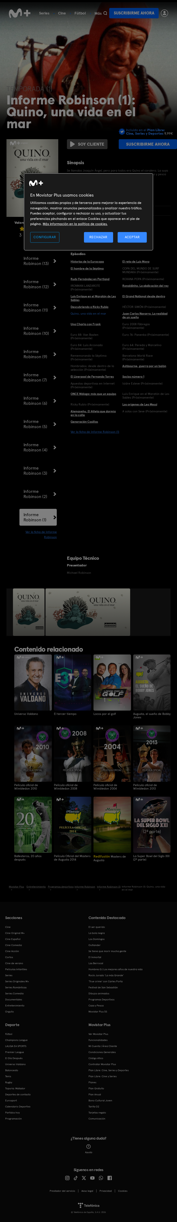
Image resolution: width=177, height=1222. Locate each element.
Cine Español (13, 939)
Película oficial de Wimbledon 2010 (26, 786)
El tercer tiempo (65, 714)
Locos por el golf (104, 714)
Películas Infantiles (16, 969)
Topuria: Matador (15, 1088)
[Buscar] (105, 13)
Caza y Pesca (96, 1005)
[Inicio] (19, 13)
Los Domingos (96, 939)
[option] (29, 612)
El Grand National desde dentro (143, 296)
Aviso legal (87, 1190)
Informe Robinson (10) (36, 331)
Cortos (9, 957)
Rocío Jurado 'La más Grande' (106, 975)
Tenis (8, 1076)
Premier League (14, 1052)
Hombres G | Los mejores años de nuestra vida (115, 969)
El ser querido (96, 927)
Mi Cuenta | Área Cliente (102, 1046)
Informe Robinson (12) (36, 284)
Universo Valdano (26, 714)
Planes (92, 1082)
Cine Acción (12, 951)
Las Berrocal (95, 963)
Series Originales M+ (17, 981)
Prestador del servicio (62, 1190)
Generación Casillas (84, 421)
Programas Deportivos (101, 999)
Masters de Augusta (109, 858)
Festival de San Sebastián (103, 987)
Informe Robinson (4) (35, 447)
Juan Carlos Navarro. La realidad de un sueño (145, 315)
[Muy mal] (22, 228)
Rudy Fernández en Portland (90, 279)
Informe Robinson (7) (35, 377)
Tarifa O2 (93, 1106)
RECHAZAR (98, 237)
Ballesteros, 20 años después (27, 857)
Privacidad (106, 1190)
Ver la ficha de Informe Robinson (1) (95, 432)
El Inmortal (94, 957)
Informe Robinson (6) (35, 401)
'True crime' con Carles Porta (105, 981)
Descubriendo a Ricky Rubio (89, 307)
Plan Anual (94, 1094)
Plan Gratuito (96, 1088)
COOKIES (122, 1190)
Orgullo (9, 1011)
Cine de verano (14, 963)
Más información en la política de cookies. (75, 224)
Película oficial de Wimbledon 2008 (66, 786)
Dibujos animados (98, 993)
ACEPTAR (132, 237)
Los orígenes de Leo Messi (139, 404)
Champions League (16, 1040)
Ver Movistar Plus (98, 1034)
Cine (62, 13)
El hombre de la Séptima (87, 268)
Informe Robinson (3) (35, 470)
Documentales (13, 999)
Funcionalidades (97, 1040)
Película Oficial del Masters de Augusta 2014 (72, 857)
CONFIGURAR (44, 237)
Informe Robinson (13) (36, 261)
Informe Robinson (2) (35, 494)
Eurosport (11, 1100)
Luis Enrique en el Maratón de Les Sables (93, 298)
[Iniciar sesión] (164, 13)
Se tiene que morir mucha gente (107, 951)
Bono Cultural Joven (100, 1100)
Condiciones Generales (102, 1052)
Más (98, 13)
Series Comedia (14, 993)
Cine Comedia (13, 945)
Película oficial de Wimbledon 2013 (145, 786)
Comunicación (96, 1118)
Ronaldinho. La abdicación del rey (145, 285)
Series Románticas (16, 987)
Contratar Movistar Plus (102, 1064)
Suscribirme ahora (134, 13)
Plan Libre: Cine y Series (102, 1076)
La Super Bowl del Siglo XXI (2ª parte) (151, 857)
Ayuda (88, 1152)
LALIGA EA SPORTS (15, 1046)
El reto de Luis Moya (135, 261)
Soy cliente (91, 144)
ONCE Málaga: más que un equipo (93, 394)
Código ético (95, 1058)
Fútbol (80, 13)
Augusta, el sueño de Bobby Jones (152, 715)
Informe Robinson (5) (35, 424)
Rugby (8, 1082)
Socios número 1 (133, 376)
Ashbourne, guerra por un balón (144, 366)
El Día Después (13, 1058)
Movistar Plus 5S (97, 1011)
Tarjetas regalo (97, 1112)
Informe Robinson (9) (35, 354)
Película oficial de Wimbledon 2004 (105, 786)
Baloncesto (11, 1070)
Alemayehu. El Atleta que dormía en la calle (93, 413)
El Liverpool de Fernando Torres (92, 376)
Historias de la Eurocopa (87, 261)
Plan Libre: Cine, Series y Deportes (108, 1070)
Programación (13, 1118)
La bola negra (96, 933)
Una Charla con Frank (86, 324)
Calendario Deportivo (17, 1106)
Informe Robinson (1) (35, 517)
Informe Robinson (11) (36, 307)
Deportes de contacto (18, 1094)
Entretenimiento (14, 1005)
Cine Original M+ (15, 933)
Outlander (94, 945)
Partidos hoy (12, 1112)
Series (44, 13)
